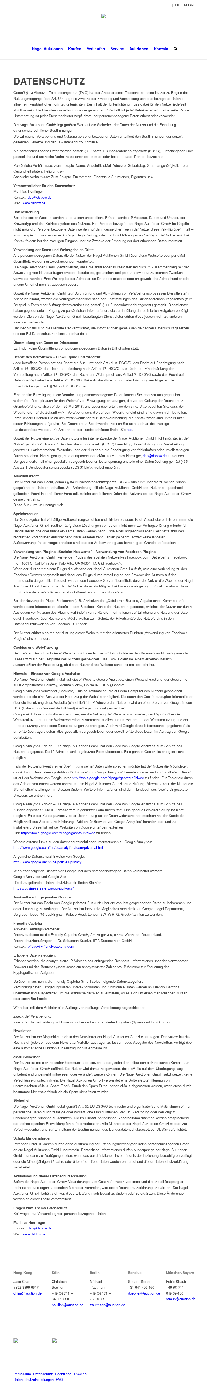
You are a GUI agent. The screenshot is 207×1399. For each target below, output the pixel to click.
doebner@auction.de (144, 1293)
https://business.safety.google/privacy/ (43, 888)
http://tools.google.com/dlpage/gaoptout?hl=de (108, 777)
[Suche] (174, 48)
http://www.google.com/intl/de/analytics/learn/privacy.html (58, 847)
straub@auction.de (180, 1298)
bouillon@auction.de (67, 1304)
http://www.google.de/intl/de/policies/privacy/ (48, 861)
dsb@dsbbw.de (39, 197)
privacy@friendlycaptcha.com (51, 946)
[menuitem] (47, 48)
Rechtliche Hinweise (71, 1373)
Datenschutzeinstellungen (33, 1379)
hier (129, 429)
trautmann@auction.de (107, 1304)
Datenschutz (43, 1373)
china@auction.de (27, 1293)
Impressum (22, 1373)
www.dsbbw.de (34, 202)
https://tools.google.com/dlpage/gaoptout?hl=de (58, 832)
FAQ (59, 1379)
